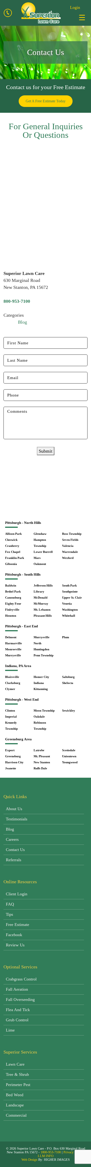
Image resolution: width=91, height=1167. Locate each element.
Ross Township (71, 533)
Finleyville (12, 609)
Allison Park (13, 533)
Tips (9, 914)
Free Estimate (17, 924)
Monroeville (13, 649)
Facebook (14, 934)
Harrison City (14, 762)
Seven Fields (70, 540)
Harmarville (13, 643)
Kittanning (41, 689)
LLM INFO (45, 1156)
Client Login (16, 894)
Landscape (15, 1105)
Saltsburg (68, 677)
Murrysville (13, 655)
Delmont (10, 637)
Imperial (11, 716)
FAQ (10, 904)
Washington (70, 609)
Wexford (68, 558)
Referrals (13, 860)
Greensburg (13, 756)
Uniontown (69, 756)
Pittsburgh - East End (21, 626)
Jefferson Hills (43, 585)
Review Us (15, 945)
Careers (12, 839)
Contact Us (15, 849)
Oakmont (40, 564)
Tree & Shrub (17, 1074)
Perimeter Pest (18, 1084)
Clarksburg (12, 683)
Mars (37, 558)
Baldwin (10, 585)
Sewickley (68, 710)
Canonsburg (13, 597)
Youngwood (69, 762)
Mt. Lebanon (42, 609)
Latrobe (39, 750)
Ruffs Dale (40, 768)
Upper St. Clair (72, 597)
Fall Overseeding (20, 999)
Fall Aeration (17, 989)
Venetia (67, 603)
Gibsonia (11, 564)
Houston (10, 615)
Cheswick (11, 540)
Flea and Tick (18, 1009)
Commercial (16, 1115)
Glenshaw (40, 533)
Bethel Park (13, 591)
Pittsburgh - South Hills (23, 574)
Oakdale (39, 716)
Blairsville (12, 677)
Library (39, 591)
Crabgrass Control (21, 979)
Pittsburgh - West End (21, 699)
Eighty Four (13, 603)
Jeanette (10, 768)
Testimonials (16, 819)
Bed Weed (14, 1095)
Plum (65, 637)
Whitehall (68, 615)
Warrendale (70, 552)
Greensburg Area (18, 739)
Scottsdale (68, 750)
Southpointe (70, 591)
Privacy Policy (73, 1152)
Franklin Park (14, 558)
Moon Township (44, 710)
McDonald (40, 597)
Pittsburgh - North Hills (23, 523)
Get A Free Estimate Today (46, 101)
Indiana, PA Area (18, 666)
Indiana (39, 683)
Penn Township (43, 655)
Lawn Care (15, 1064)
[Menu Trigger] (82, 17)
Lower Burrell (43, 552)
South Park (69, 585)
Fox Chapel (12, 552)
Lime (10, 1030)
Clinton (10, 710)
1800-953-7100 (51, 1152)
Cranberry (12, 546)
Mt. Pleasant (42, 756)
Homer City (41, 677)
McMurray (41, 603)
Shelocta (67, 683)
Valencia (68, 546)
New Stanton (42, 762)
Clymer (10, 689)
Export (9, 750)
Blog (22, 322)
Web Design (29, 1159)
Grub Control (17, 1020)
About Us (14, 808)
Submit (45, 451)
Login (75, 7)
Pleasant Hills (43, 615)
